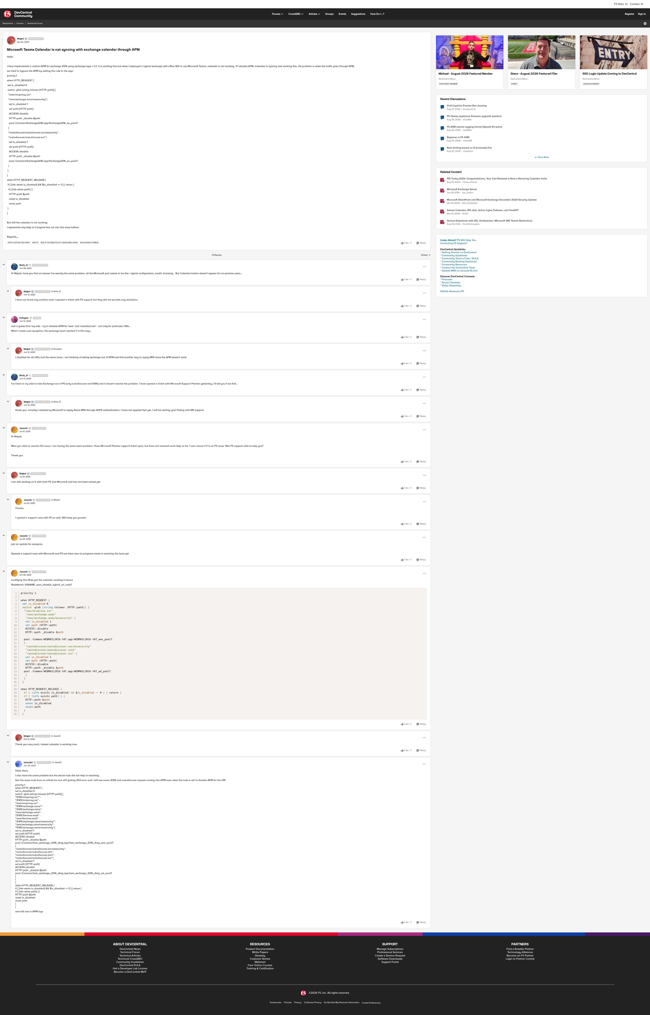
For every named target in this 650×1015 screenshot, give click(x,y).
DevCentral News (447, 79)
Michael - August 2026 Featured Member (466, 74)
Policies (287, 1002)
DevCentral (8, 23)
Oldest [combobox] (426, 255)
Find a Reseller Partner (520, 949)
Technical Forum (34, 23)
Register (629, 13)
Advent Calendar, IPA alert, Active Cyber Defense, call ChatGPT (483, 210)
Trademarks (275, 1002)
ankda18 (467, 140)
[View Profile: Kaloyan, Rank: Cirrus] (14, 319)
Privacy (297, 1002)
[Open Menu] (645, 23)
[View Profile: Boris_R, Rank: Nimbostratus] (14, 266)
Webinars (260, 962)
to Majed (55, 500)
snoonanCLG (469, 109)
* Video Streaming (450, 285)
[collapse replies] (4, 265)
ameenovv (468, 151)
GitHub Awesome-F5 (452, 291)
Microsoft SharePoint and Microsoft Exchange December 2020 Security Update (492, 199)
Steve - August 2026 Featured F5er (534, 74)
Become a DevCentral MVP (130, 972)
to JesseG (56, 736)
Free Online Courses (260, 965)
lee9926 (467, 130)
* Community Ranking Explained (458, 261)
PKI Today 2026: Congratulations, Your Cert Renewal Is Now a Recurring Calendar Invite (497, 178)
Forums (20, 23)
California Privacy (312, 1002)
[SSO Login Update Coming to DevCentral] (613, 52)
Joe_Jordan (467, 192)
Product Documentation (260, 949)
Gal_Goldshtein (470, 203)
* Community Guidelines (453, 255)
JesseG (23, 428)
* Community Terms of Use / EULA (459, 258)
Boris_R (23, 265)
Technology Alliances (520, 952)
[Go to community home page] (18, 14)
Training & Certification (260, 968)
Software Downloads (390, 959)
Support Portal (390, 962)
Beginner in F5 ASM (458, 137)
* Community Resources (453, 264)
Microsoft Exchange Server (462, 189)
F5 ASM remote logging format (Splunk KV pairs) (474, 126)
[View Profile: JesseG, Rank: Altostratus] (14, 429)
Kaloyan (23, 318)
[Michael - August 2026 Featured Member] (469, 52)
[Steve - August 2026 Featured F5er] (541, 52)
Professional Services (390, 952)
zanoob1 (28, 762)
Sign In (642, 13)
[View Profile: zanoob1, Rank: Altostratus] (18, 764)
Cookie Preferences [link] (371, 1002)
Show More (543, 157)
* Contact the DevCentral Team (457, 267)
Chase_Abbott (470, 182)
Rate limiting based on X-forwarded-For (469, 147)
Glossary (260, 955)
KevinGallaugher (471, 224)
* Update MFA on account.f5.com (459, 270)
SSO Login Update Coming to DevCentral (609, 74)
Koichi (465, 213)
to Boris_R (56, 291)
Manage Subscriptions (390, 949)
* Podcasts (446, 279)
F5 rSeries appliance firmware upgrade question (474, 116)
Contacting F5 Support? (453, 243)
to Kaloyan (56, 349)
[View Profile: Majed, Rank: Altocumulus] (11, 40)
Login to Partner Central (520, 959)
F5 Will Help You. (458, 240)
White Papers (260, 952)
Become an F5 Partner (520, 955)
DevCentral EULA (130, 965)
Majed (20, 38)
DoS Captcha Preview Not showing (467, 105)
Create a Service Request (390, 955)
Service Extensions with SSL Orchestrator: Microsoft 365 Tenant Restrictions (489, 220)
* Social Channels (450, 282)
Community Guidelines (130, 962)
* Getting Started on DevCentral (458, 252)
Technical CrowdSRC (130, 959)
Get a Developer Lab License (130, 968)
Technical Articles (130, 955)
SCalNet (467, 119)
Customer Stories (260, 959)
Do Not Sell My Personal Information (341, 1002)
